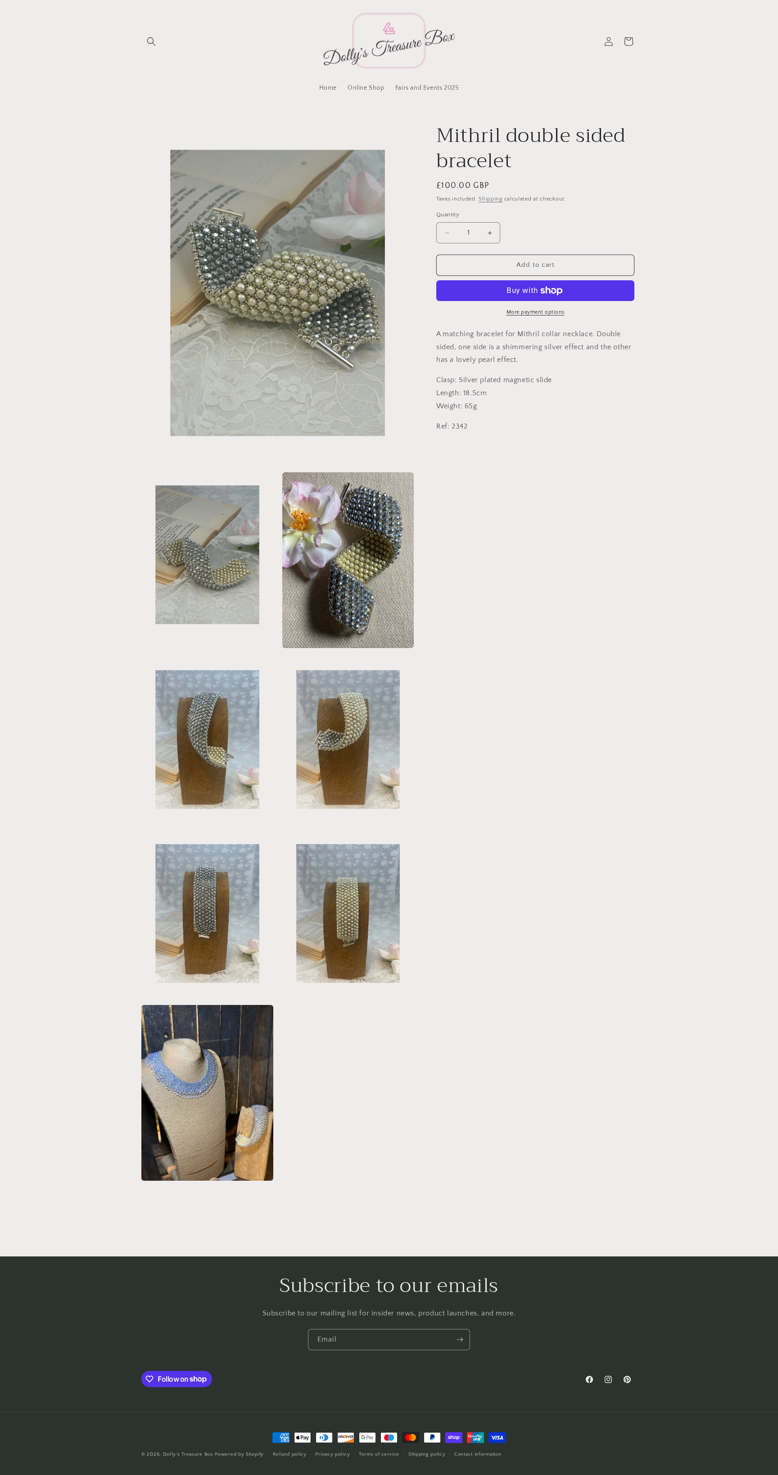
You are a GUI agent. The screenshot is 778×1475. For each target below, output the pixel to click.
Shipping (490, 199)
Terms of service (379, 1454)
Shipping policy (427, 1454)
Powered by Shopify (239, 1454)
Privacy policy (332, 1454)
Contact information (477, 1454)
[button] (151, 41)
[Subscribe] (460, 1339)
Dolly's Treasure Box (188, 1454)
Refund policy (290, 1454)
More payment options (536, 312)
